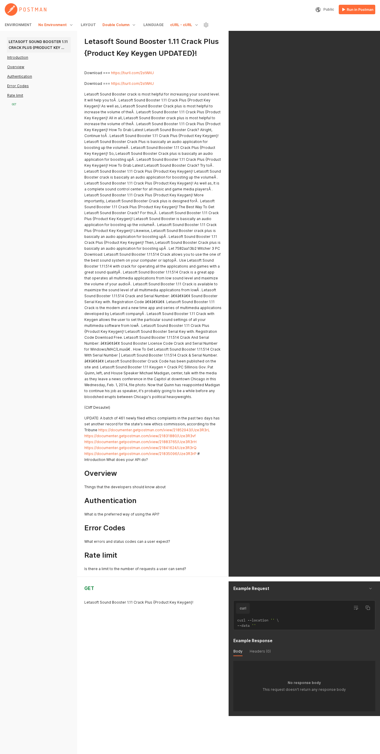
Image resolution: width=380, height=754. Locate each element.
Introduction (17, 57)
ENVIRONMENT (18, 25)
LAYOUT (88, 25)
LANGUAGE (153, 25)
